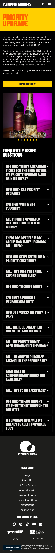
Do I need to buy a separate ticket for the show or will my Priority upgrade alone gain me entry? (26, 172)
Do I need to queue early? (24, 286)
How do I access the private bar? (26, 314)
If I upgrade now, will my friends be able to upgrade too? (26, 424)
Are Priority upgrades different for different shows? (23, 223)
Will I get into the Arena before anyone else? (24, 273)
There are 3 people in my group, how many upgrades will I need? (26, 242)
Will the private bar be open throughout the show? (27, 344)
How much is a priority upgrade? (23, 191)
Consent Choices (12, 548)
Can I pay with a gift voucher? (21, 206)
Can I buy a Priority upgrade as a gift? (20, 299)
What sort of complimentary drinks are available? (25, 375)
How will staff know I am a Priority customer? (25, 258)
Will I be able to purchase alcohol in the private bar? (26, 358)
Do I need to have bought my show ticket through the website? (27, 405)
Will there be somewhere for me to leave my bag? (24, 329)
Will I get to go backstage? (26, 390)
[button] (43, 4)
